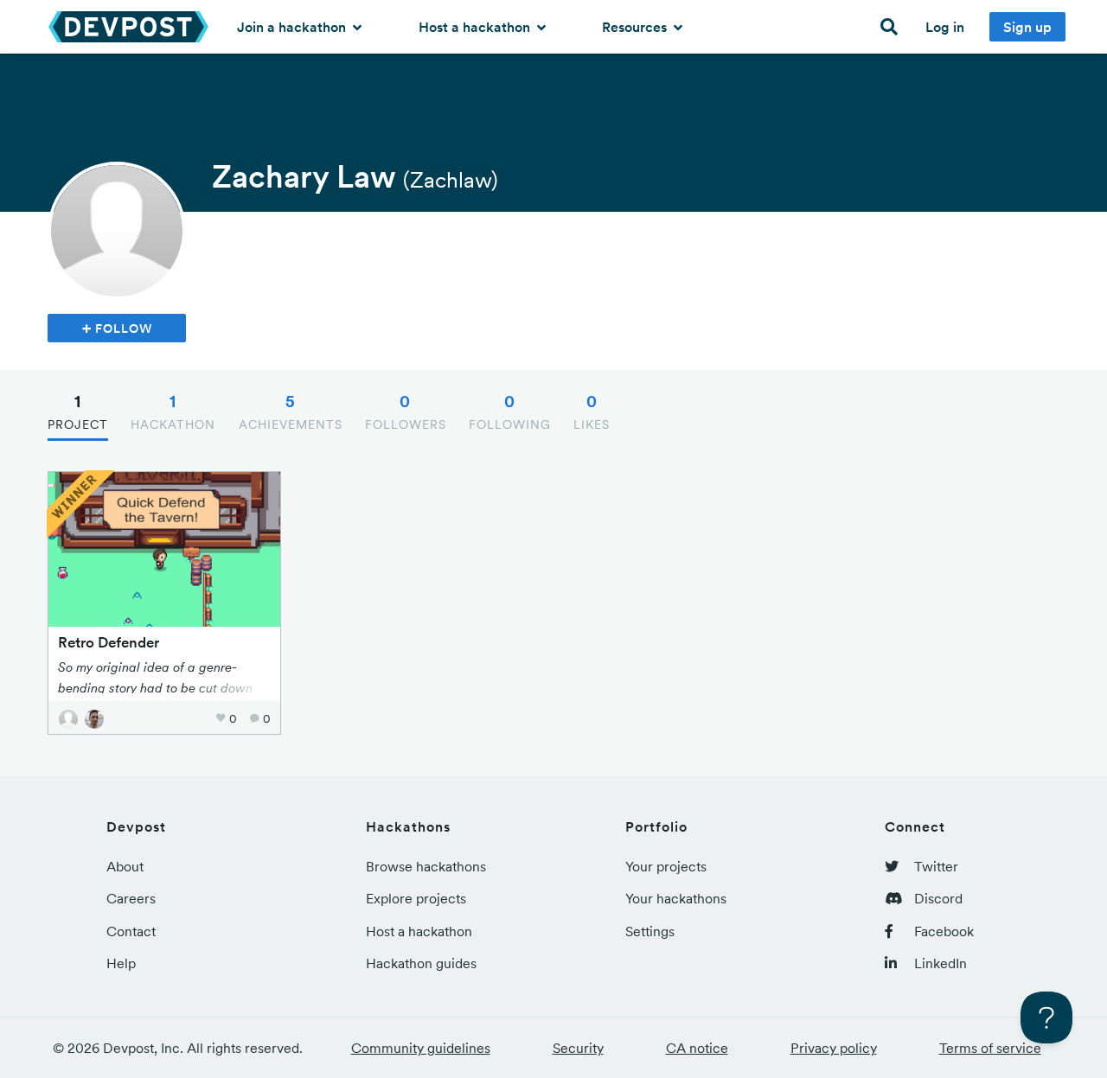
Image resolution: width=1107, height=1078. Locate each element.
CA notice (697, 1047)
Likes (591, 411)
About (125, 866)
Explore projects (416, 898)
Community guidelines (420, 1047)
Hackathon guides (421, 963)
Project (78, 411)
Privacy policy (833, 1047)
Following (510, 411)
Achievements (290, 411)
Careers (131, 898)
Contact (131, 931)
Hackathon (173, 411)
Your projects (666, 866)
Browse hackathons (426, 866)
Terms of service (990, 1047)
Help (121, 963)
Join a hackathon (293, 26)
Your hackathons (675, 898)
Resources (636, 26)
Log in (944, 26)
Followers (405, 411)
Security (578, 1047)
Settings (650, 931)
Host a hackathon (476, 26)
